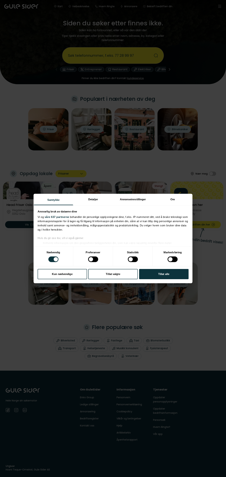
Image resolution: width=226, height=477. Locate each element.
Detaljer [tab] (93, 199)
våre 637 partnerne (57, 216)
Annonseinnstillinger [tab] (133, 199)
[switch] (93, 259)
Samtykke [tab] (53, 199)
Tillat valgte (113, 273)
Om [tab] (172, 199)
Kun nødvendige (62, 273)
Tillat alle (163, 273)
